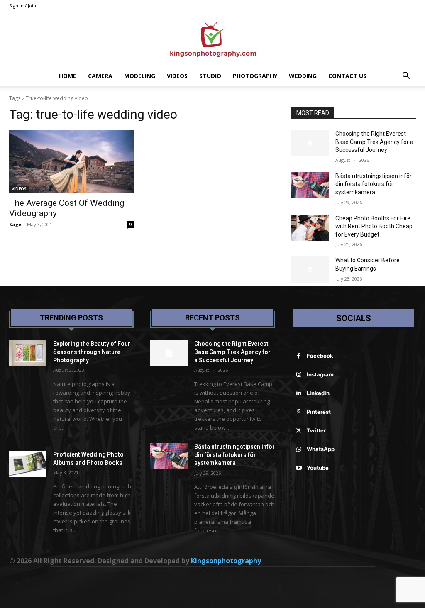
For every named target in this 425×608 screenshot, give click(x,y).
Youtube (318, 467)
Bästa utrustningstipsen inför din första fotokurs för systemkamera (373, 184)
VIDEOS (177, 76)
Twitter (316, 430)
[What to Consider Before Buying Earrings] (310, 269)
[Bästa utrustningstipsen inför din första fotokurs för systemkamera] (310, 185)
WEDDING (303, 76)
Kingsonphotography (226, 560)
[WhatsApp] (298, 449)
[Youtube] (298, 468)
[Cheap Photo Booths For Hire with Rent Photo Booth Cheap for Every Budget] (310, 228)
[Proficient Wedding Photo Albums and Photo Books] (27, 464)
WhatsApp (321, 449)
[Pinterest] (298, 412)
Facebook (320, 355)
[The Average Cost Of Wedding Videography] (71, 161)
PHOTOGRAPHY (255, 76)
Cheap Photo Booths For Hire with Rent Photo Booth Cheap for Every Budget (374, 226)
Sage (15, 224)
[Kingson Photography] (212, 39)
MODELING (139, 76)
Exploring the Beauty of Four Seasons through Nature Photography (91, 351)
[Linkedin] (298, 393)
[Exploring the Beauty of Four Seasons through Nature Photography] (27, 353)
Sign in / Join (22, 5)
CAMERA (100, 76)
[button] (406, 77)
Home (67, 76)
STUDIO (210, 76)
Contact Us (347, 76)
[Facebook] (298, 356)
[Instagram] (298, 374)
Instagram (320, 374)
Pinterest (319, 411)
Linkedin (318, 393)
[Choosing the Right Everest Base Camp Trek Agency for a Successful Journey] (310, 143)
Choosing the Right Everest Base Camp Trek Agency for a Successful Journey (374, 141)
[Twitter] (298, 430)
